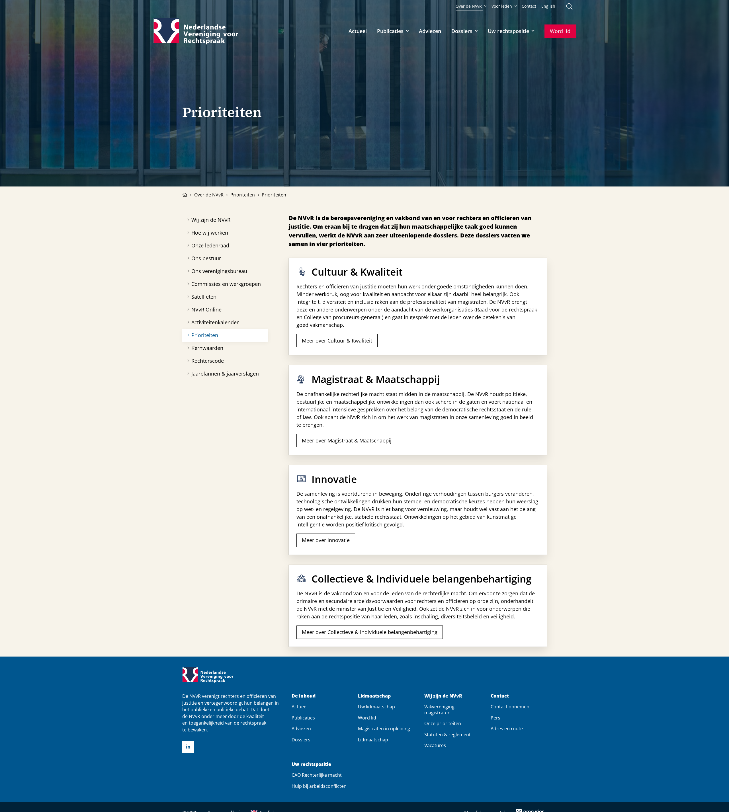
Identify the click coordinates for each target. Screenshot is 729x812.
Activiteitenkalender (215, 322)
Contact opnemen (510, 707)
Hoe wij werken (209, 232)
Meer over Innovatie (326, 540)
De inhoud (304, 696)
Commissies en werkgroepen (226, 283)
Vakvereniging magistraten (439, 709)
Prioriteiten (242, 195)
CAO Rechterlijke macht (317, 775)
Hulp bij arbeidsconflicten (319, 786)
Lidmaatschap (374, 696)
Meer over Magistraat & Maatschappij (347, 440)
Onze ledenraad (210, 245)
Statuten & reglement (447, 734)
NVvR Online (206, 309)
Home (184, 194)
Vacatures (435, 745)
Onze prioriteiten (442, 723)
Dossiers (461, 31)
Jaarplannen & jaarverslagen (225, 373)
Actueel (358, 31)
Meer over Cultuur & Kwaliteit (337, 340)
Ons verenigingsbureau (219, 271)
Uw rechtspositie (508, 31)
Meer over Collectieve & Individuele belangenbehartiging (369, 632)
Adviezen (430, 31)
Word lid (560, 31)
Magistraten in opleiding (384, 728)
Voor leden (502, 6)
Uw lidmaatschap (376, 707)
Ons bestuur (206, 258)
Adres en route (507, 728)
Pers (495, 718)
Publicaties (390, 31)
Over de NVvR (469, 6)
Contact (529, 6)
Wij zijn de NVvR (210, 219)
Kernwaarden (207, 348)
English (548, 6)
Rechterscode (207, 360)
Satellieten (203, 296)
